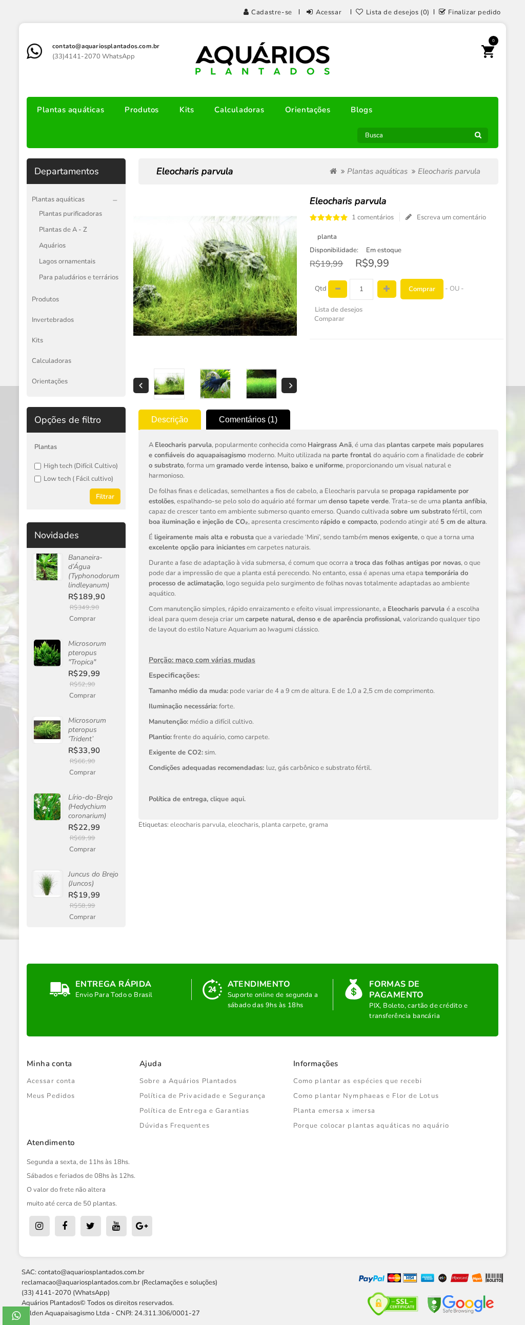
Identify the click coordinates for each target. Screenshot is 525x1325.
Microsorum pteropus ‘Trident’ (87, 730)
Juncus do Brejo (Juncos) (93, 878)
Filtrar (105, 496)
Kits (186, 110)
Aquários (52, 245)
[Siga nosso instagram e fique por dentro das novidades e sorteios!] (39, 1226)
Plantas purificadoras (70, 213)
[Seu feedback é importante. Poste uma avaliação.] (142, 1226)
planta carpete (283, 824)
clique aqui (227, 799)
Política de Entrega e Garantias (194, 1110)
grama (318, 824)
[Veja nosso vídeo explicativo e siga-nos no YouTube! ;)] (116, 1226)
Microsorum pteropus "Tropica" (87, 653)
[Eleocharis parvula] (169, 384)
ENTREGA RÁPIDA (113, 984)
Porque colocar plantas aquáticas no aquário (371, 1125)
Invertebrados (53, 319)
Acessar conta (51, 1081)
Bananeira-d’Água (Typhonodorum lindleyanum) (93, 571)
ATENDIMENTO (259, 984)
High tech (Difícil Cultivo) (81, 466)
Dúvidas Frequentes (174, 1125)
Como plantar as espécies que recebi (357, 1081)
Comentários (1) (248, 419)
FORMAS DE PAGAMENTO (396, 990)
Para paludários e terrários (78, 277)
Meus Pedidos (51, 1095)
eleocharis (243, 824)
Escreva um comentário (451, 217)
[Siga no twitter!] (90, 1226)
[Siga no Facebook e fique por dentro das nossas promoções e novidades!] (65, 1226)
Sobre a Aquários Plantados (188, 1081)
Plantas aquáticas (70, 110)
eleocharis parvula (197, 824)
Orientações (308, 110)
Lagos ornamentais (67, 261)
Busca (478, 138)
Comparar (329, 318)
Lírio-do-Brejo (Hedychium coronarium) (90, 806)
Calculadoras (239, 110)
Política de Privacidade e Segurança (202, 1095)
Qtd (321, 288)
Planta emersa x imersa (334, 1110)
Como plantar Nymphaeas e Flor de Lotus (366, 1095)
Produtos (142, 110)
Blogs (361, 110)
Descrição (169, 419)
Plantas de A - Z (63, 229)
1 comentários (373, 217)
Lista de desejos (338, 309)
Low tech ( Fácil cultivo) (78, 478)
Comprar (82, 618)
